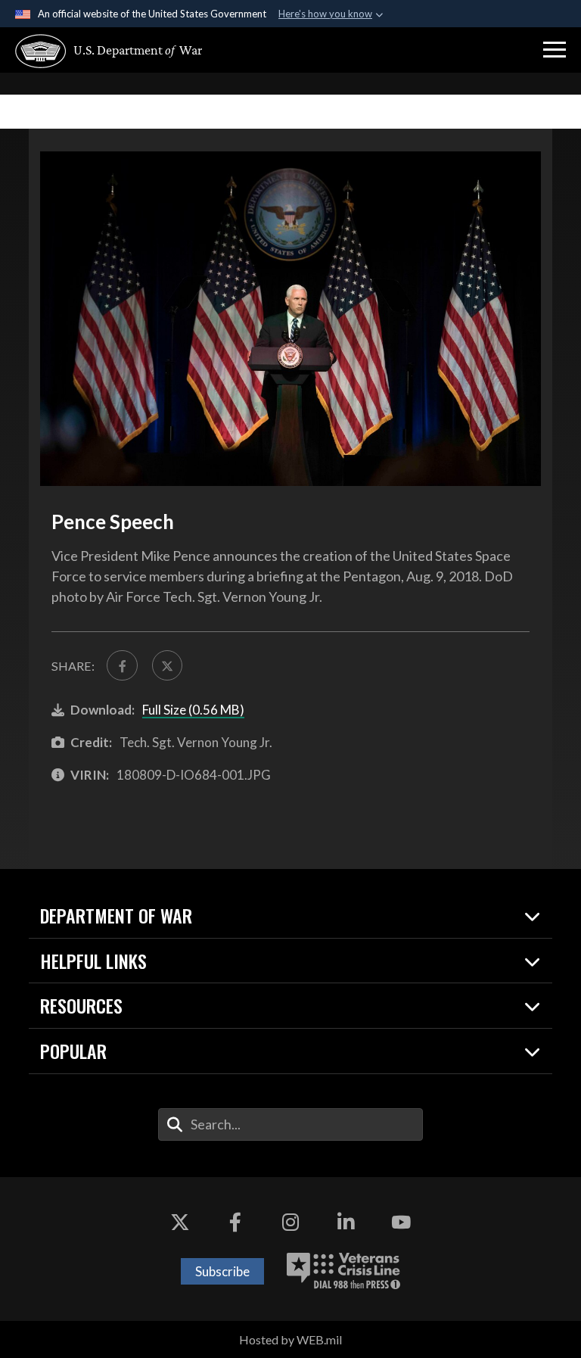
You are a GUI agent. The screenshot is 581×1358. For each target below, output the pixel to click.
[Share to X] (167, 665)
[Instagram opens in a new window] (290, 1222)
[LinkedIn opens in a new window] (346, 1222)
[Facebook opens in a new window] (235, 1222)
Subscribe (222, 1271)
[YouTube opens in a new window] (401, 1222)
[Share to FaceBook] (122, 665)
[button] (554, 50)
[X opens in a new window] (180, 1222)
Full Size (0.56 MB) (193, 710)
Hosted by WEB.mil (290, 1339)
